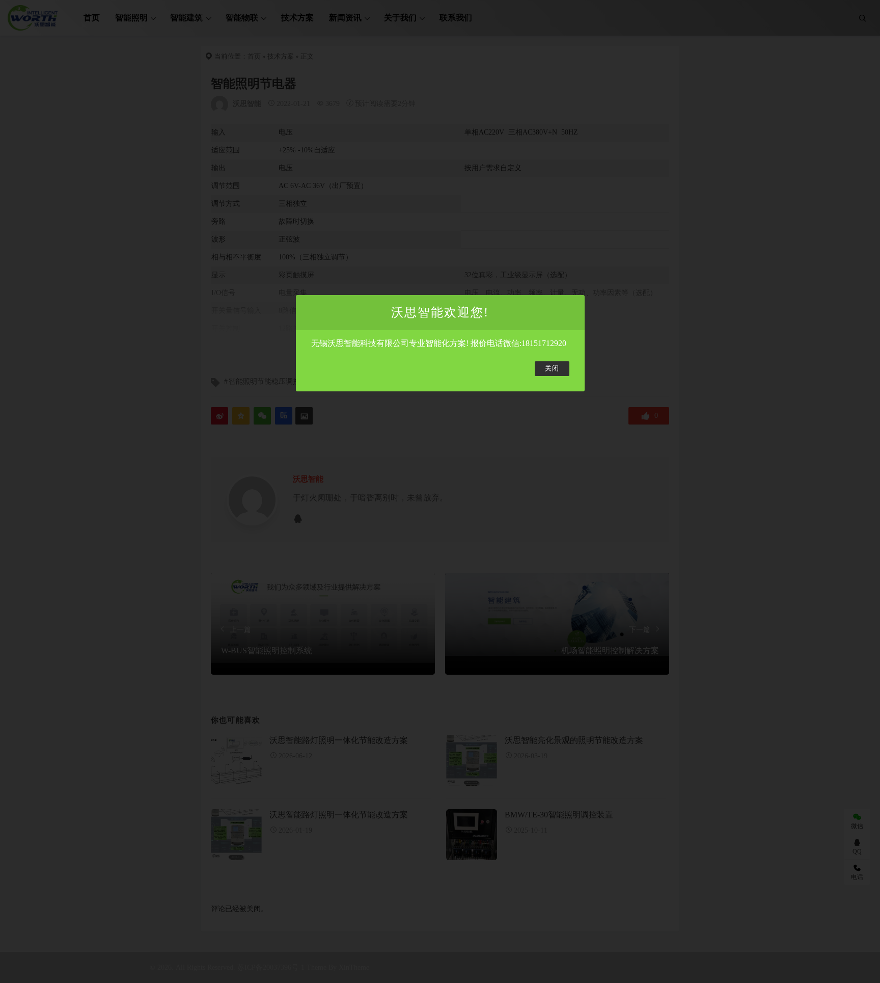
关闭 (552, 368)
